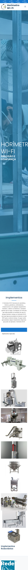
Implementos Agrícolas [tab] (8, 333)
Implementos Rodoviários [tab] (9, 329)
